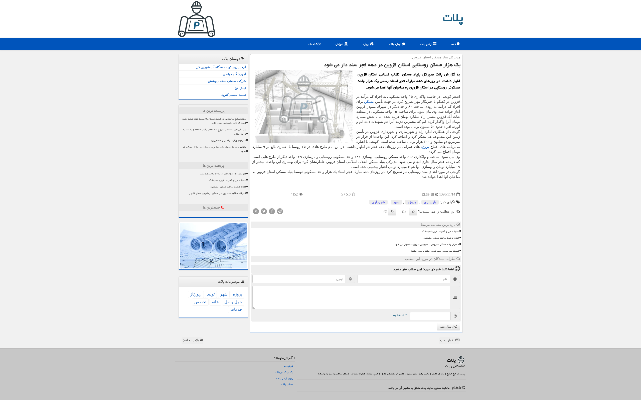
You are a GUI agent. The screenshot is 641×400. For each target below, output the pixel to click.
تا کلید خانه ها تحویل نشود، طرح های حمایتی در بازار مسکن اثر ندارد (214, 149)
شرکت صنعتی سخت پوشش (227, 81)
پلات (453, 17)
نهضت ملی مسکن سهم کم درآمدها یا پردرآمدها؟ (435, 250)
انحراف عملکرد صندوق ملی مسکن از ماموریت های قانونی (217, 193)
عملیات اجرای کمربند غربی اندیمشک (440, 231)
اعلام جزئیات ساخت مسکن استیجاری (441, 237)
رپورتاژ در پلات (284, 378)
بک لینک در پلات (284, 372)
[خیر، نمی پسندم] (392, 211)
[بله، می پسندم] (413, 211)
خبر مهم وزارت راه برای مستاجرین (228, 140)
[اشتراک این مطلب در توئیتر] (263, 211)
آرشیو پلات (426, 44)
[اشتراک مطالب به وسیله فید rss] (255, 211)
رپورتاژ (196, 294)
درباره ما (288, 365)
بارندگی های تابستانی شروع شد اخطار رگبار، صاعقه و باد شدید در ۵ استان (214, 131)
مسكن (369, 102)
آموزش (340, 44)
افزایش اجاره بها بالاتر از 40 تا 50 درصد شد (223, 173)
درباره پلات (395, 44)
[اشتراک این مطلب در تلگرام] (279, 211)
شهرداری (378, 202)
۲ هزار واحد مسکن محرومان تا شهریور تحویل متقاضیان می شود (427, 244)
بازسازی (430, 202)
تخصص (200, 302)
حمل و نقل (233, 302)
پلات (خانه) (191, 340)
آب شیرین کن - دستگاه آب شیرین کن (221, 67)
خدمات (312, 44)
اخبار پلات (447, 340)
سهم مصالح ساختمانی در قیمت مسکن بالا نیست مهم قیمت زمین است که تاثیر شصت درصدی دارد (214, 121)
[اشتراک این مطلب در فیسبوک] (271, 211)
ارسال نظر (447, 326)
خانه (454, 44)
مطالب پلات (287, 384)
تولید (211, 294)
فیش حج (240, 88)
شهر (396, 202)
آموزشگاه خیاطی (234, 74)
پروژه (366, 44)
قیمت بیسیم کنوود (233, 94)
